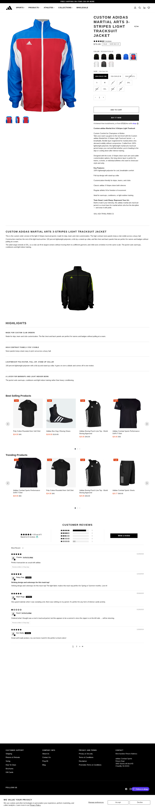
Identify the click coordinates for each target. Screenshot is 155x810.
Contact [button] (119, 750)
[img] (16, 554)
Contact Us (46, 757)
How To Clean (11, 765)
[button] (20, 7)
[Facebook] (126, 789)
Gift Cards (9, 772)
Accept (118, 802)
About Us (45, 754)
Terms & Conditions (86, 757)
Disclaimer (83, 761)
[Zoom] (10, 111)
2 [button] (76, 646)
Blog (44, 765)
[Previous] (8, 424)
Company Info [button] (48, 750)
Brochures (9, 769)
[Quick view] (40, 426)
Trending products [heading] (16, 455)
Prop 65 (45, 761)
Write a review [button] (124, 536)
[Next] (147, 424)
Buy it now (116, 118)
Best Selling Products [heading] (18, 395)
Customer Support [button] (15, 750)
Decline (140, 802)
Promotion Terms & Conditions (90, 765)
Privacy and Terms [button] (88, 750)
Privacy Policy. (35, 805)
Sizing (8, 761)
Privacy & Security (86, 754)
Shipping (9, 754)
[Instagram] (130, 789)
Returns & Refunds (13, 757)
